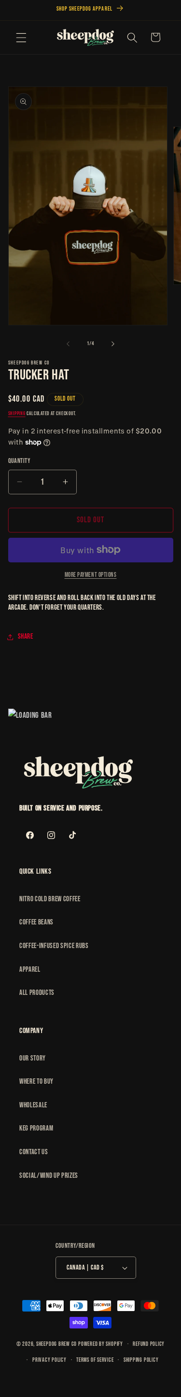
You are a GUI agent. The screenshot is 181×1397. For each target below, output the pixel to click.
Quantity (19, 461)
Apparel (30, 969)
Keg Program (36, 1128)
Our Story (32, 1058)
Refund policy (149, 1344)
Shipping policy (141, 1360)
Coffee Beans (36, 922)
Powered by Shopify (100, 1344)
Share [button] (25, 636)
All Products (37, 992)
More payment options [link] (91, 575)
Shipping (17, 413)
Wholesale (33, 1105)
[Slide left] (68, 343)
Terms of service (94, 1360)
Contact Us (33, 1152)
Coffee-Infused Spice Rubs (54, 945)
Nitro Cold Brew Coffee (50, 899)
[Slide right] (113, 343)
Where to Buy (36, 1081)
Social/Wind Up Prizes (48, 1175)
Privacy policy (49, 1360)
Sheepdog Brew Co (56, 1344)
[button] (21, 37)
